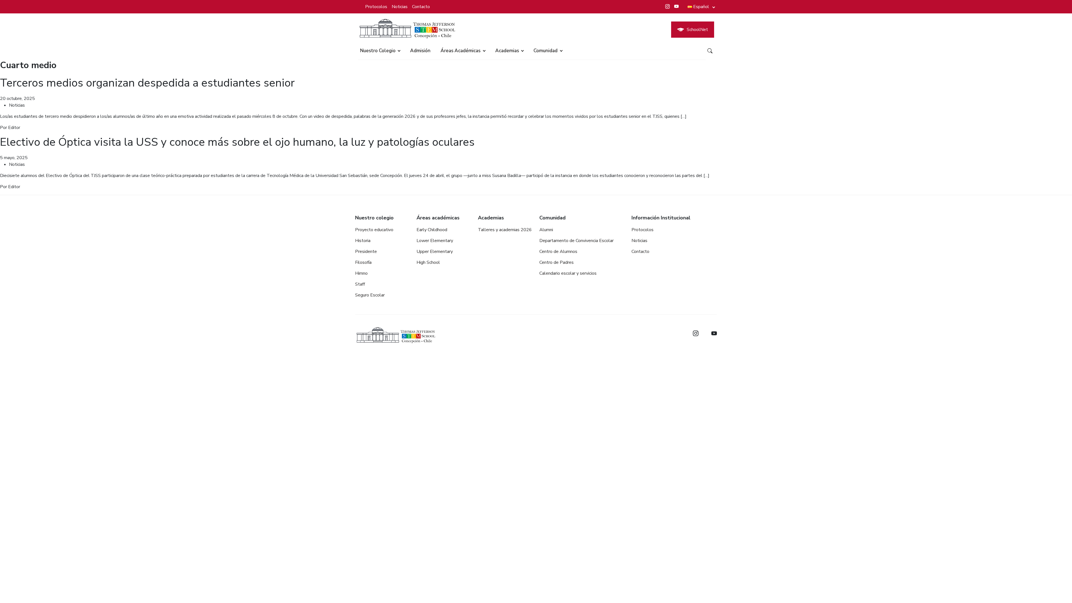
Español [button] (701, 7)
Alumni (546, 230)
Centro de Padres (556, 262)
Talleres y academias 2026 (505, 230)
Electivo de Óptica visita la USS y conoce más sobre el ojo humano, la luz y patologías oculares (237, 142)
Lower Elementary (435, 241)
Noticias (400, 7)
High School (428, 262)
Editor (14, 128)
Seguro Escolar (370, 295)
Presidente (366, 251)
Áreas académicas (460, 50)
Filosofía (363, 262)
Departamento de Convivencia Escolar (576, 241)
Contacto (421, 7)
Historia (362, 241)
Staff (360, 284)
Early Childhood (432, 230)
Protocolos (376, 7)
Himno (361, 273)
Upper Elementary (435, 251)
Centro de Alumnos (558, 251)
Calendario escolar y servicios (568, 273)
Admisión (420, 50)
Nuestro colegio (378, 50)
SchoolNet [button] (697, 30)
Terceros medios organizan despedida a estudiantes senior (147, 82)
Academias (507, 50)
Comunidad (545, 50)
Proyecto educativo (374, 230)
